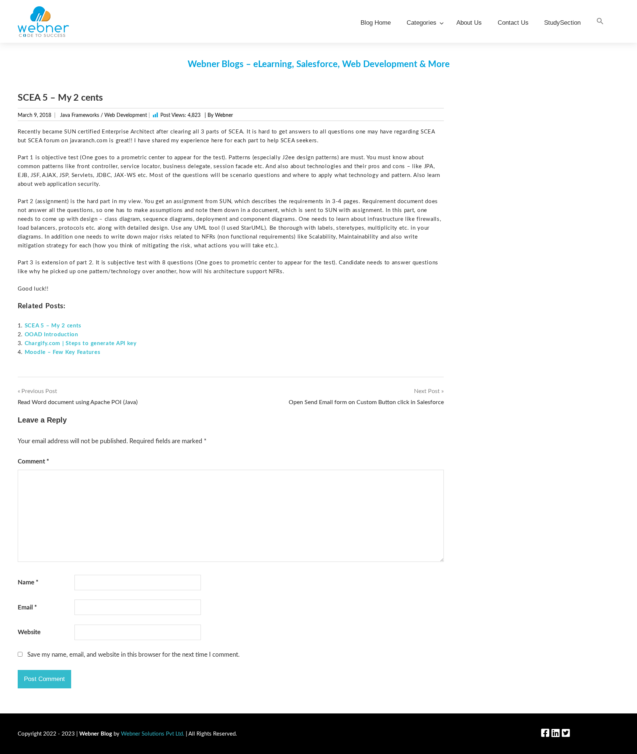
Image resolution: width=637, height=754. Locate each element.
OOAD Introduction (51, 334)
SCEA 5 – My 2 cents (53, 326)
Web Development (125, 115)
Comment (33, 461)
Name (28, 582)
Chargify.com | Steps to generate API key (81, 343)
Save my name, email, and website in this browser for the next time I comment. (133, 655)
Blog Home (376, 22)
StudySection (562, 22)
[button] (600, 21)
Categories (421, 22)
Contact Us (513, 22)
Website (29, 632)
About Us (469, 22)
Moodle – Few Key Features (63, 352)
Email (27, 607)
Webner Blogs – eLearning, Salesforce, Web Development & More (319, 64)
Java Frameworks (79, 115)
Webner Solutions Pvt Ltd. (152, 734)
